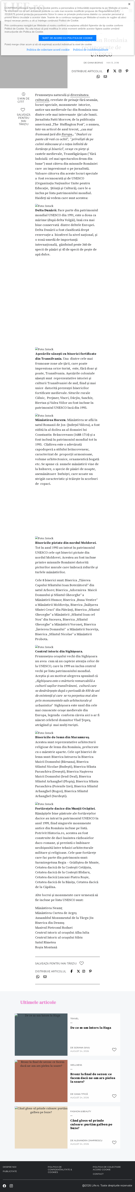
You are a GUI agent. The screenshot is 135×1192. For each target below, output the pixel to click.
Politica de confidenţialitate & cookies (60, 1169)
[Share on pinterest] (126, 70)
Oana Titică (81, 1094)
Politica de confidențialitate (90, 50)
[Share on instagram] (120, 70)
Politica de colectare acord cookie (107, 1168)
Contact (98, 1174)
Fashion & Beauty (80, 1111)
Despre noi (9, 1167)
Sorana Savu (82, 1047)
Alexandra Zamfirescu (88, 1140)
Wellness (76, 1065)
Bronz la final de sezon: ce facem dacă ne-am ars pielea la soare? (92, 1078)
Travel (74, 1018)
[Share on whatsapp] (98, 76)
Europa (66, 134)
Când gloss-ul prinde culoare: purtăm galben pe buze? (91, 1124)
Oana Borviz (95, 62)
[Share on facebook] (108, 70)
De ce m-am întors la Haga (90, 1028)
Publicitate (10, 1171)
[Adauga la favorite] (23, 110)
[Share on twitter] (114, 70)
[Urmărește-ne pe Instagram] (11, 1185)
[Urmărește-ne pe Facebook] (4, 1185)
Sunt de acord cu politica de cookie (67, 38)
